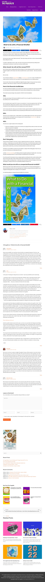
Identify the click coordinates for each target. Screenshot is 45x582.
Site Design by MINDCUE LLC (29, 579)
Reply (41, 268)
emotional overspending (10, 152)
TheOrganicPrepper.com (22, 234)
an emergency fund (24, 77)
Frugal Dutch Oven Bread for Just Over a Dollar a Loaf (18, 475)
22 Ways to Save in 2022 (27, 560)
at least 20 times (34, 117)
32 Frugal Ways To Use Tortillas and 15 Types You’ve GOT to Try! (15, 460)
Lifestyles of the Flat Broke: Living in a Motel (11, 465)
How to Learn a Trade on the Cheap (29, 537)
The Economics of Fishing (14, 473)
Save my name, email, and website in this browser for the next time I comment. (19, 416)
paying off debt (15, 77)
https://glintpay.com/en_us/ (8, 320)
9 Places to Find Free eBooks (13, 478)
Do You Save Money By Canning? (9, 461)
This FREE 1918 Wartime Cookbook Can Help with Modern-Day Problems (22, 476)
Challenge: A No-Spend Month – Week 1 (10, 464)
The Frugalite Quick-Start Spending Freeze (11, 560)
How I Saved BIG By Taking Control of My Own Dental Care (14, 463)
